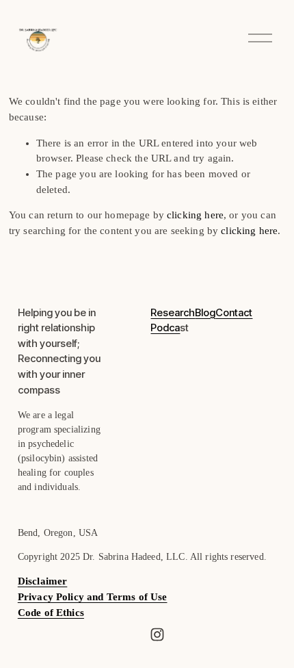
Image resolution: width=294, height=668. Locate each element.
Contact (233, 313)
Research (172, 313)
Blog (205, 313)
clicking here (195, 214)
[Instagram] (157, 634)
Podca (165, 328)
